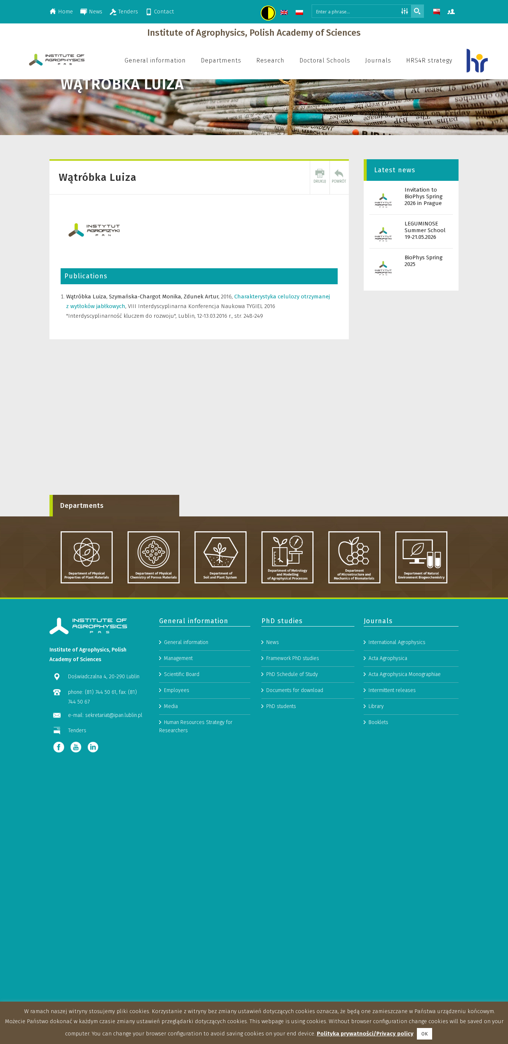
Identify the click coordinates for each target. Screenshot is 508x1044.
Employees (176, 690)
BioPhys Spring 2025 (424, 261)
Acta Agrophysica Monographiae (405, 674)
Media (171, 706)
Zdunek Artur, (202, 296)
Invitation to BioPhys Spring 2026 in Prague (424, 196)
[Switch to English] (285, 13)
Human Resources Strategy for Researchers (195, 726)
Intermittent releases (392, 690)
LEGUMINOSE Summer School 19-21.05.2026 (425, 230)
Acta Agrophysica (388, 658)
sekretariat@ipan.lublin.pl (113, 715)
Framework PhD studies (292, 658)
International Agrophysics (397, 642)
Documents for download (294, 690)
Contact (164, 11)
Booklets (378, 722)
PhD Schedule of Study (292, 674)
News (95, 11)
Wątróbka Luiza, (87, 296)
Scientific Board (181, 674)
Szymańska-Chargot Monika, (146, 296)
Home (65, 11)
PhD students (281, 706)
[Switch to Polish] (300, 13)
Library (376, 706)
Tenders (128, 11)
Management (178, 658)
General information (186, 642)
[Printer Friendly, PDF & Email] (319, 177)
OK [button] (424, 1034)
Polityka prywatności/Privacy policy (365, 1033)
